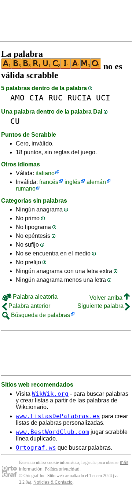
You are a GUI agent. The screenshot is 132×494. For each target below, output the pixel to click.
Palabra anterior (28, 306)
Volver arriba (106, 298)
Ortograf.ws (36, 447)
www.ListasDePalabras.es (58, 416)
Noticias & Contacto (53, 482)
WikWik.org (50, 393)
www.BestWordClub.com (52, 431)
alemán (96, 182)
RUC (55, 97)
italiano (45, 173)
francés (48, 182)
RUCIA (79, 97)
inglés (72, 182)
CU (15, 121)
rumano (26, 188)
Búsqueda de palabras (40, 315)
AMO (17, 97)
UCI (103, 97)
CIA (36, 97)
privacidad (69, 469)
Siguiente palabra (101, 306)
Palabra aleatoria (34, 297)
